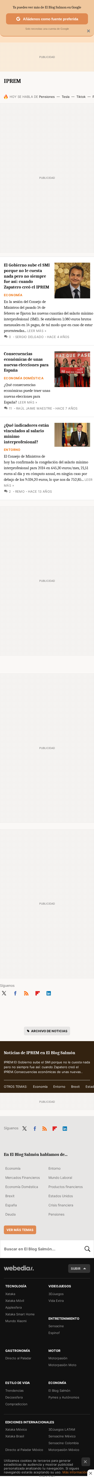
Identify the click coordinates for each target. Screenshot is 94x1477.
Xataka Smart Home (20, 1314)
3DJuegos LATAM (61, 1429)
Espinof (54, 1333)
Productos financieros (65, 1187)
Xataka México (16, 1429)
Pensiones (47, 97)
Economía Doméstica (24, 378)
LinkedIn (49, 992)
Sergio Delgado (29, 337)
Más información (74, 1472)
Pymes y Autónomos (63, 1397)
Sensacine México (62, 1436)
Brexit (75, 1086)
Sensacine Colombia (63, 1443)
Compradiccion (16, 1404)
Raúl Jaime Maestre (34, 408)
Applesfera (13, 1307)
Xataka (10, 1294)
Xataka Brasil (14, 1436)
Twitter (4, 992)
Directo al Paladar (18, 1358)
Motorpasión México (63, 1450)
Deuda (10, 1214)
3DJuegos (56, 1294)
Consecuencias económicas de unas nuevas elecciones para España (26, 362)
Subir (76, 1268)
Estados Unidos (60, 1196)
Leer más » (36, 331)
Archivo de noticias (49, 1031)
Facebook (15, 992)
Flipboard (37, 992)
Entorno (12, 450)
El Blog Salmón (59, 1390)
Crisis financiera (60, 1205)
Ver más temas (20, 1230)
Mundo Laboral (60, 1177)
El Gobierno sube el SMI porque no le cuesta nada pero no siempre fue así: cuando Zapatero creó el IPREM (27, 276)
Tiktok (81, 97)
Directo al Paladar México (24, 1450)
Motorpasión (57, 1358)
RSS (26, 992)
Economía (13, 295)
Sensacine (56, 1326)
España (11, 1205)
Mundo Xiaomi (16, 1321)
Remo (20, 491)
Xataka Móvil (14, 1301)
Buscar (87, 1249)
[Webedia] (19, 1271)
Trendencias (14, 1390)
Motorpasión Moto (62, 1365)
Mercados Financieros (22, 1177)
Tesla (65, 97)
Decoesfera (14, 1397)
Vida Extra (56, 1301)
